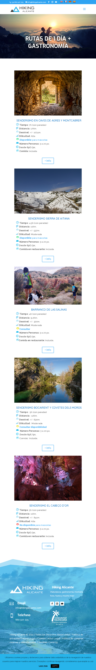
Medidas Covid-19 (48, 642)
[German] (70, 2)
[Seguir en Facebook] (52, 604)
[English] (61, 2)
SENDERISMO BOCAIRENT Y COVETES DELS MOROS (49, 407)
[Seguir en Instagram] (57, 604)
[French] (65, 2)
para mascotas (34, 140)
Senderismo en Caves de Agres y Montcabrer (48, 120)
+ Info (48, 160)
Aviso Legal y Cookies (34, 638)
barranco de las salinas (49, 309)
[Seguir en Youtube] (62, 604)
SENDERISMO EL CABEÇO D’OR (49, 505)
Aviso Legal (54, 638)
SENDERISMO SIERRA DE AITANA (49, 218)
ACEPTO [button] (55, 666)
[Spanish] (74, 2)
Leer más (43, 666)
